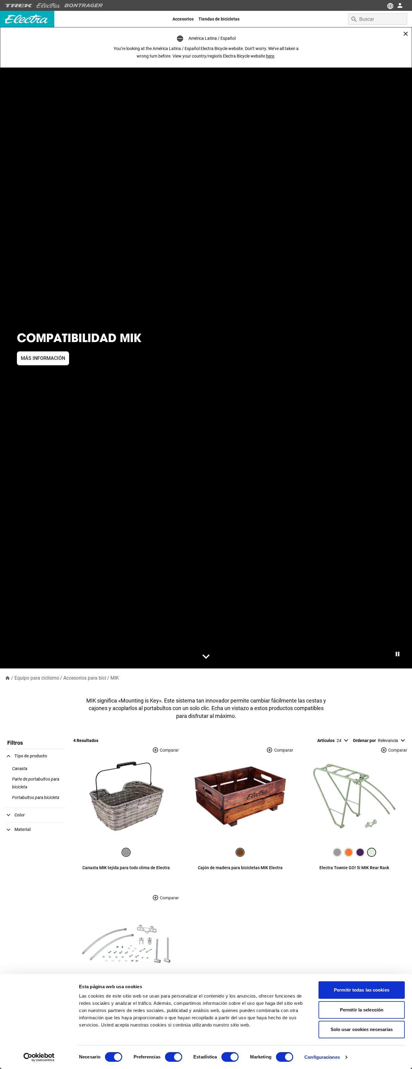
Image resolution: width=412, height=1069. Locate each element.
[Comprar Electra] (48, 5)
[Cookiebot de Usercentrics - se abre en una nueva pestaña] (39, 1057)
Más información (43, 358)
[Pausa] (397, 654)
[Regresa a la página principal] (7, 678)
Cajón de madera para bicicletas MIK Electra (240, 867)
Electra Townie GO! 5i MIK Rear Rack (354, 867)
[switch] (173, 1057)
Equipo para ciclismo (36, 678)
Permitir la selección (361, 1009)
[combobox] (377, 19)
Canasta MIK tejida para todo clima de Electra (126, 867)
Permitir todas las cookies (361, 989)
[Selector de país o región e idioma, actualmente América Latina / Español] (390, 5)
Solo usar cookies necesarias (362, 1029)
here (270, 56)
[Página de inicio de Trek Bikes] (19, 5)
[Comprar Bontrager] (83, 5)
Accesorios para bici (84, 678)
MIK (114, 678)
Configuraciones (322, 1057)
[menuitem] (183, 19)
